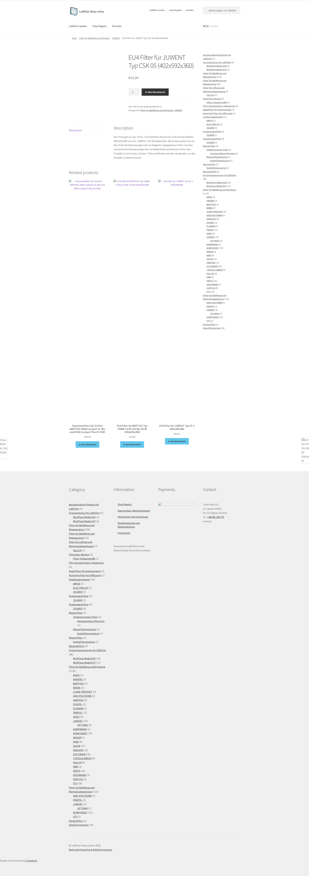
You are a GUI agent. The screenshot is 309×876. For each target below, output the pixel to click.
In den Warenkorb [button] (87, 444)
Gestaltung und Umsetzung (133, 516)
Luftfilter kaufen (157, 10)
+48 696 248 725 (215, 517)
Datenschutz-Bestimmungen (134, 510)
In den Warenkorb (155, 92)
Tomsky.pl (31, 860)
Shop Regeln (175, 10)
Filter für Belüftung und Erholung (94, 38)
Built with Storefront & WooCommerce (90, 849)
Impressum (124, 532)
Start (74, 38)
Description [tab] (75, 130)
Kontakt (189, 10)
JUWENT (116, 38)
